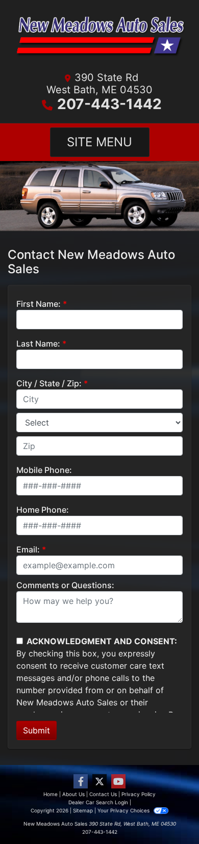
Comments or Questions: (65, 585)
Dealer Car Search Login (98, 802)
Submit (36, 730)
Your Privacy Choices (124, 810)
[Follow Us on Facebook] (80, 781)
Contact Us (103, 794)
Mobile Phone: (44, 470)
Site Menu (99, 142)
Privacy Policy (138, 794)
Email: (28, 549)
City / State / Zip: (49, 383)
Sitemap (83, 810)
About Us (73, 794)
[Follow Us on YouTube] (118, 781)
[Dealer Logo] (99, 38)
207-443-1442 (109, 104)
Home (50, 794)
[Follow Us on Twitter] (99, 781)
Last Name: (38, 343)
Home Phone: (42, 510)
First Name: (38, 304)
